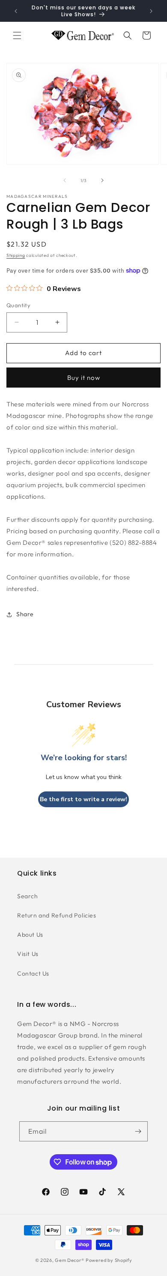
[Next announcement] (151, 11)
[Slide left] (64, 180)
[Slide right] (102, 180)
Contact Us (33, 973)
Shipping (15, 255)
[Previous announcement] (15, 11)
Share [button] (25, 614)
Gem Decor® (69, 1260)
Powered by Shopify (109, 1260)
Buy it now (83, 377)
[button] (17, 35)
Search (27, 896)
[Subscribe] (137, 1131)
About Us (30, 934)
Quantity (18, 305)
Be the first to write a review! (83, 799)
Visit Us (28, 954)
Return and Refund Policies (56, 915)
